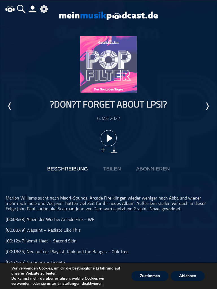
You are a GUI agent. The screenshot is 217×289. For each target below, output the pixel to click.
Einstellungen (69, 283)
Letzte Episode (10, 106)
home (10, 9)
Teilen (112, 169)
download (114, 149)
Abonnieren (153, 169)
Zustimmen (150, 276)
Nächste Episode (207, 106)
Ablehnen (187, 276)
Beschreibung (67, 169)
